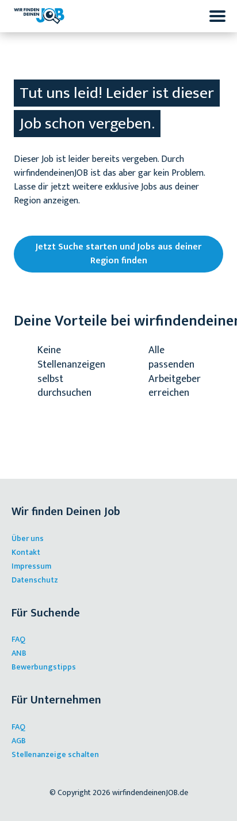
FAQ (18, 639)
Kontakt (26, 552)
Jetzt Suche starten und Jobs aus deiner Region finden (118, 253)
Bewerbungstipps (44, 667)
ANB (19, 653)
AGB (19, 740)
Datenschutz (35, 580)
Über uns (28, 538)
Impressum (31, 566)
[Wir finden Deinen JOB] (39, 16)
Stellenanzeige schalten (55, 754)
